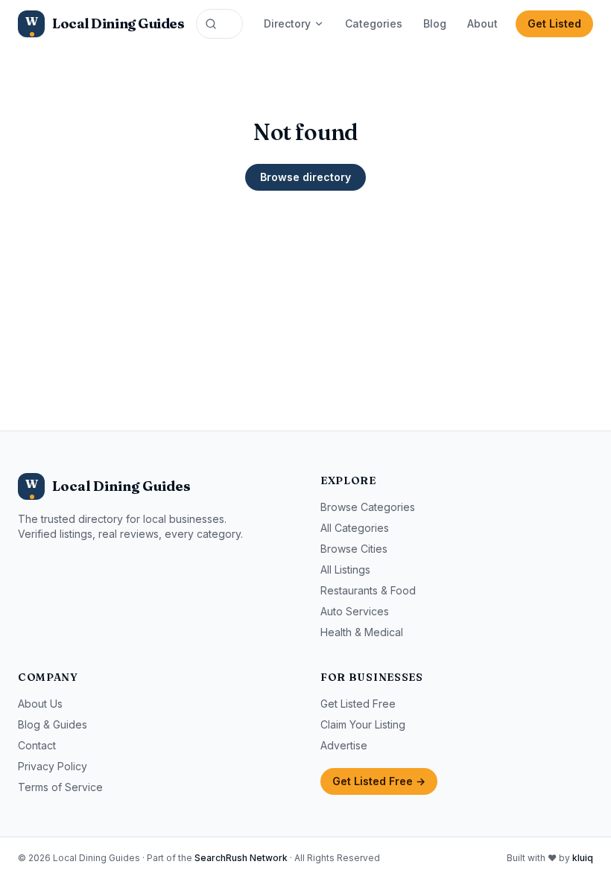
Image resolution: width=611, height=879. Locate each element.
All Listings (345, 569)
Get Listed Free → (378, 781)
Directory (287, 23)
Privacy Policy (52, 766)
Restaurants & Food (368, 590)
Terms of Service (60, 787)
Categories (373, 23)
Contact (37, 745)
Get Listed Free (358, 703)
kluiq (582, 857)
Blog (434, 23)
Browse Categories (367, 507)
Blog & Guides (52, 724)
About (482, 23)
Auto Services (354, 611)
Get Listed (554, 23)
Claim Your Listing (362, 724)
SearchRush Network (241, 857)
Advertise (343, 745)
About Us (40, 703)
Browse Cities (353, 548)
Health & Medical (361, 632)
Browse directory (305, 177)
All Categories (354, 527)
